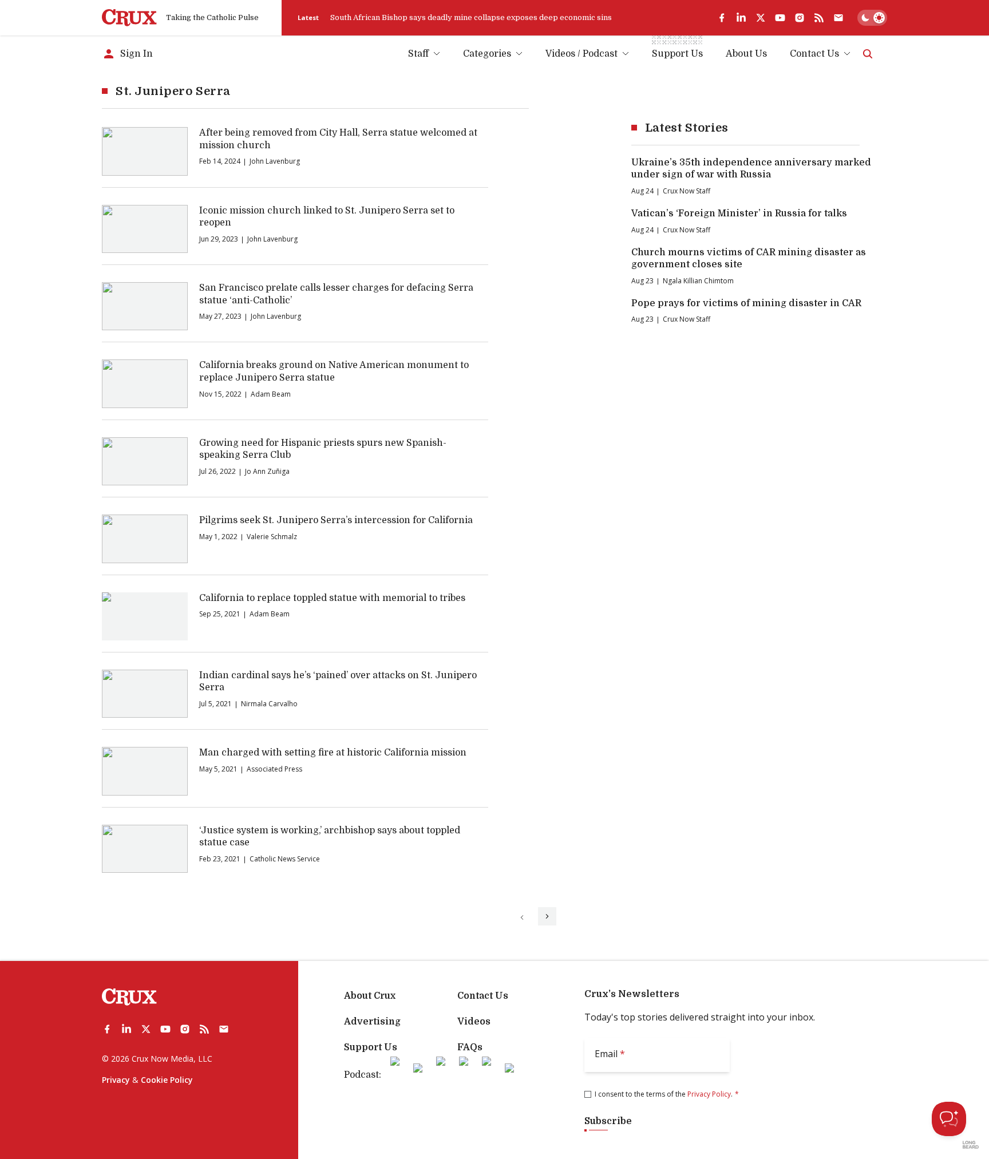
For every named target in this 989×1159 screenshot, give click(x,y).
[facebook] (721, 17)
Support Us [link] (677, 54)
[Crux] (129, 17)
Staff (418, 54)
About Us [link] (746, 54)
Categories (487, 54)
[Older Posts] (547, 916)
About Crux (369, 996)
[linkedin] (741, 17)
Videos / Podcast (581, 54)
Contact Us (814, 54)
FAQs (469, 1047)
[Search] (867, 54)
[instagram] (799, 17)
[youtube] (780, 17)
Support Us (370, 1047)
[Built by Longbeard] (971, 1145)
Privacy (116, 1079)
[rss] (819, 17)
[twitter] (760, 17)
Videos (473, 1021)
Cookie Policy (167, 1079)
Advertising (372, 1021)
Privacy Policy (709, 1094)
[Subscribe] (838, 17)
